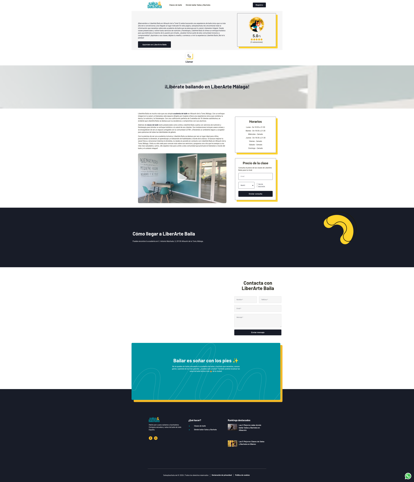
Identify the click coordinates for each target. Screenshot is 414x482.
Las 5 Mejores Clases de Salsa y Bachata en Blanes (251, 442)
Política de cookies (242, 475)
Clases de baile (175, 5)
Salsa (260, 184)
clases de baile (152, 125)
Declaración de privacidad (222, 475)
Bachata (261, 186)
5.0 (255, 36)
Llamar (189, 61)
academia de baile (180, 114)
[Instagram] (156, 438)
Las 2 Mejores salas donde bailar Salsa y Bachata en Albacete (250, 427)
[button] (182, 178)
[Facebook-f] (150, 438)
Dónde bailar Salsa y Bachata (198, 5)
